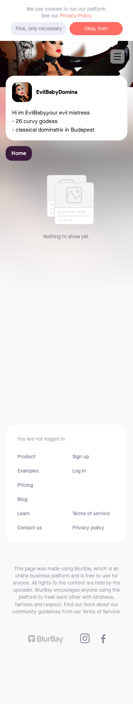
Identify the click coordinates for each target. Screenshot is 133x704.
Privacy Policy (75, 15)
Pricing (25, 485)
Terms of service (91, 514)
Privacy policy (88, 528)
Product (26, 457)
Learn (23, 514)
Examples (28, 471)
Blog (22, 499)
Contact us (29, 528)
